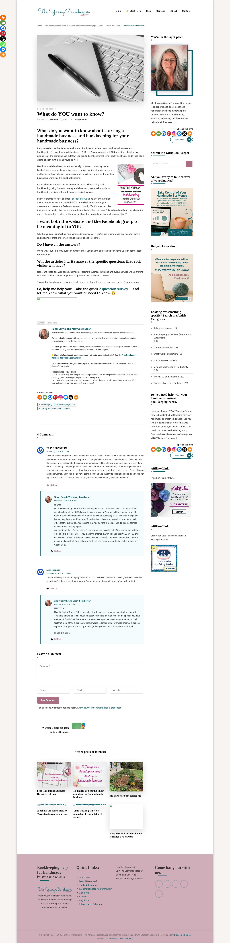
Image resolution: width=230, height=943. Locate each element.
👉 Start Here (133, 11)
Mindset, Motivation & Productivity (170, 367)
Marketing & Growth (163, 360)
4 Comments (81, 119)
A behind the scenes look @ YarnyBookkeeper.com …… (52, 812)
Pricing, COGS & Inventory (166, 376)
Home (118, 11)
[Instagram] (60, 397)
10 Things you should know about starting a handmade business (88, 794)
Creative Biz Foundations (165, 354)
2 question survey (113, 289)
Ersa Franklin (53, 570)
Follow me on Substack (90, 904)
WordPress (113, 938)
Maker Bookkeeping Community (95, 889)
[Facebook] (50, 397)
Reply (53, 485)
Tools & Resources (88, 885)
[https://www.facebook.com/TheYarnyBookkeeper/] (184, 884)
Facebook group (79, 198)
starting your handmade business (55, 408)
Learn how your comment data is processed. (99, 707)
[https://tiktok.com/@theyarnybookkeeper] (159, 894)
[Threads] (71, 397)
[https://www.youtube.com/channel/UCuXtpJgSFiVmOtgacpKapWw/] (167, 884)
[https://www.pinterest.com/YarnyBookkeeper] (159, 884)
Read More (179, 139)
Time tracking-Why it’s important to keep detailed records (87, 814)
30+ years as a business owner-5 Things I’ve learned (126, 835)
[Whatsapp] (3, 44)
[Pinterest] (55, 397)
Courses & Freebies (163, 347)
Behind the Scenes (46, 109)
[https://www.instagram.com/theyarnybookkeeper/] (175, 884)
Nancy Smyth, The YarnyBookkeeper (71, 328)
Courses (160, 11)
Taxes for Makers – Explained (168, 383)
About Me (84, 892)
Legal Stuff (84, 900)
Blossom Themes (182, 935)
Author (41, 323)
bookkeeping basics (66, 404)
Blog (148, 11)
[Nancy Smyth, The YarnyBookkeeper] (44, 330)
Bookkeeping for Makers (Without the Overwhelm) (172, 336)
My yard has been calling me (125, 795)
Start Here (84, 877)
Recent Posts (52, 323)
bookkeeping (46, 404)
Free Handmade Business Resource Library (51, 792)
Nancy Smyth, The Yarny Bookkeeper (72, 497)
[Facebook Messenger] (65, 397)
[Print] (39, 397)
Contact (186, 11)
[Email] (45, 397)
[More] (76, 397)
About (174, 11)
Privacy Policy (126, 938)
